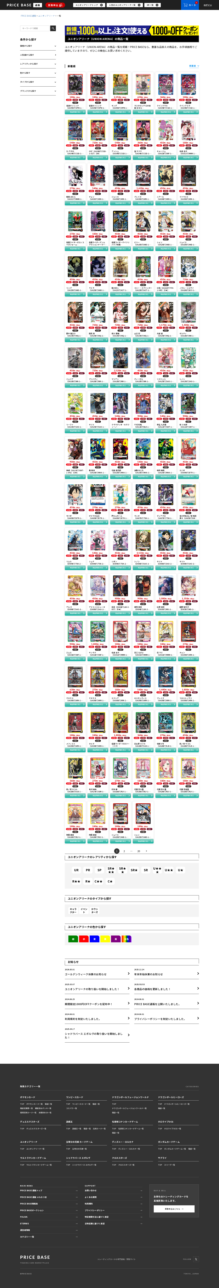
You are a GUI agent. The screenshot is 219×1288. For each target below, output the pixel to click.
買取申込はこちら (174, 1209)
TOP (22, 1104)
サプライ (162, 1157)
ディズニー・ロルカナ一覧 (129, 1148)
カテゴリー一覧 (27, 1236)
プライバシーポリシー (95, 1210)
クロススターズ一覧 (126, 1164)
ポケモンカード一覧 (34, 1104)
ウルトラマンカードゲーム (33, 1157)
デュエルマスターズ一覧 (36, 1128)
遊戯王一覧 (76, 1128)
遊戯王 (69, 1121)
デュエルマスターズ (29, 1121)
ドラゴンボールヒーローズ (171, 1097)
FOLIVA (24, 1216)
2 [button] (124, 851)
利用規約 (89, 1203)
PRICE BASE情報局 (29, 1203)
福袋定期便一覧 (26, 1108)
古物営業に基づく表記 (95, 1223)
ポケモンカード (27, 1097)
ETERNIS (24, 1223)
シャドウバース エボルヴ (78, 1157)
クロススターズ (119, 1157)
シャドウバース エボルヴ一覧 (84, 1164)
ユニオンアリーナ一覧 (35, 1148)
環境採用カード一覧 (28, 1112)
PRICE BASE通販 (28, 15)
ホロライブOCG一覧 (172, 1128)
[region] (127, 5)
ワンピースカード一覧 (81, 1104)
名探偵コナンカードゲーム (125, 1121)
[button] (146, 851)
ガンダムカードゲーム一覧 (175, 1148)
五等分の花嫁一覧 (79, 1148)
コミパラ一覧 (71, 1108)
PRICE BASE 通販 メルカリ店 (33, 1197)
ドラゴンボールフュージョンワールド (130, 1097)
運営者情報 (25, 1230)
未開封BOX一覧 (45, 1112)
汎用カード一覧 (99, 1128)
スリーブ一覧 (169, 1164)
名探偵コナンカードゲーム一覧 (131, 1128)
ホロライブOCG (165, 1121)
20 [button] (138, 851)
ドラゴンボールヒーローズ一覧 (177, 1104)
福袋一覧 (48, 1104)
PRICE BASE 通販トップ (31, 1190)
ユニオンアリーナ (46, 15)
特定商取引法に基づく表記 (96, 1216)
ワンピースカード (74, 1097)
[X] (196, 1259)
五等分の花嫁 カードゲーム (79, 1141)
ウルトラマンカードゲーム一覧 (39, 1164)
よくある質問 (91, 1197)
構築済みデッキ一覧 (43, 1108)
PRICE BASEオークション (32, 1210)
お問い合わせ (91, 1190)
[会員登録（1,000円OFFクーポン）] (132, 30)
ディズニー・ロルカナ (123, 1141)
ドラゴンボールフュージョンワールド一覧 (129, 1108)
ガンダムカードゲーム (169, 1141)
